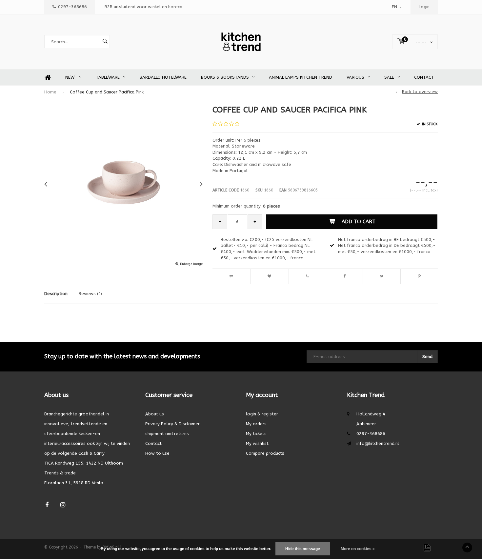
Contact (424, 77)
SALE (389, 77)
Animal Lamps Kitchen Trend (300, 77)
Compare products (265, 453)
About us (154, 413)
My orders (256, 423)
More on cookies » (358, 549)
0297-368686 (72, 6)
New (70, 77)
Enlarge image (191, 264)
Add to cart (358, 222)
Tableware (108, 77)
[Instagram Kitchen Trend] (62, 505)
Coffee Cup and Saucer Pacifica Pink (107, 92)
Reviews (90, 293)
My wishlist (257, 443)
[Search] (105, 41)
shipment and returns (167, 433)
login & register (262, 413)
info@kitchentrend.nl (377, 443)
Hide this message (302, 549)
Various (355, 77)
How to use (157, 453)
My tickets (256, 433)
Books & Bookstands (225, 77)
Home (47, 78)
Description (56, 293)
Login (424, 6)
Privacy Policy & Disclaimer (172, 423)
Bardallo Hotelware (163, 77)
